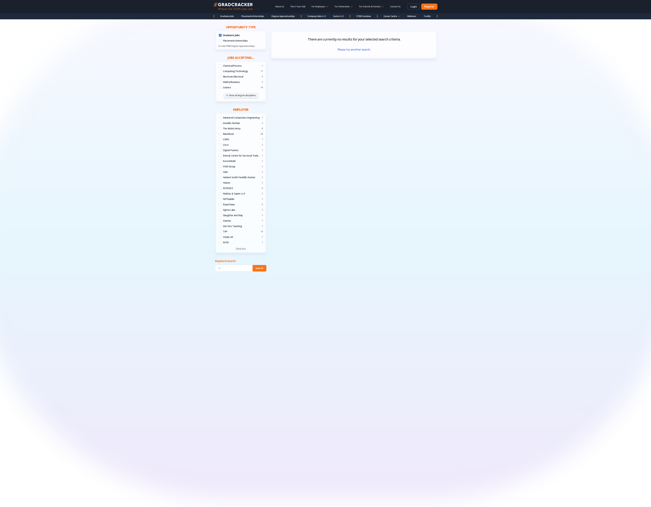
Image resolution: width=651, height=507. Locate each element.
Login (413, 6)
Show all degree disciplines (242, 95)
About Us (279, 6)
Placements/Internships (252, 16)
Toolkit (427, 16)
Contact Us (395, 6)
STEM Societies (363, 16)
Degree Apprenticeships (283, 16)
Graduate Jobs (227, 16)
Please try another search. (354, 49)
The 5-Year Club (297, 6)
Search (259, 268)
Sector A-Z (338, 16)
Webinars (411, 16)
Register (429, 6)
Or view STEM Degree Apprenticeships (236, 46)
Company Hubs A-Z (317, 16)
